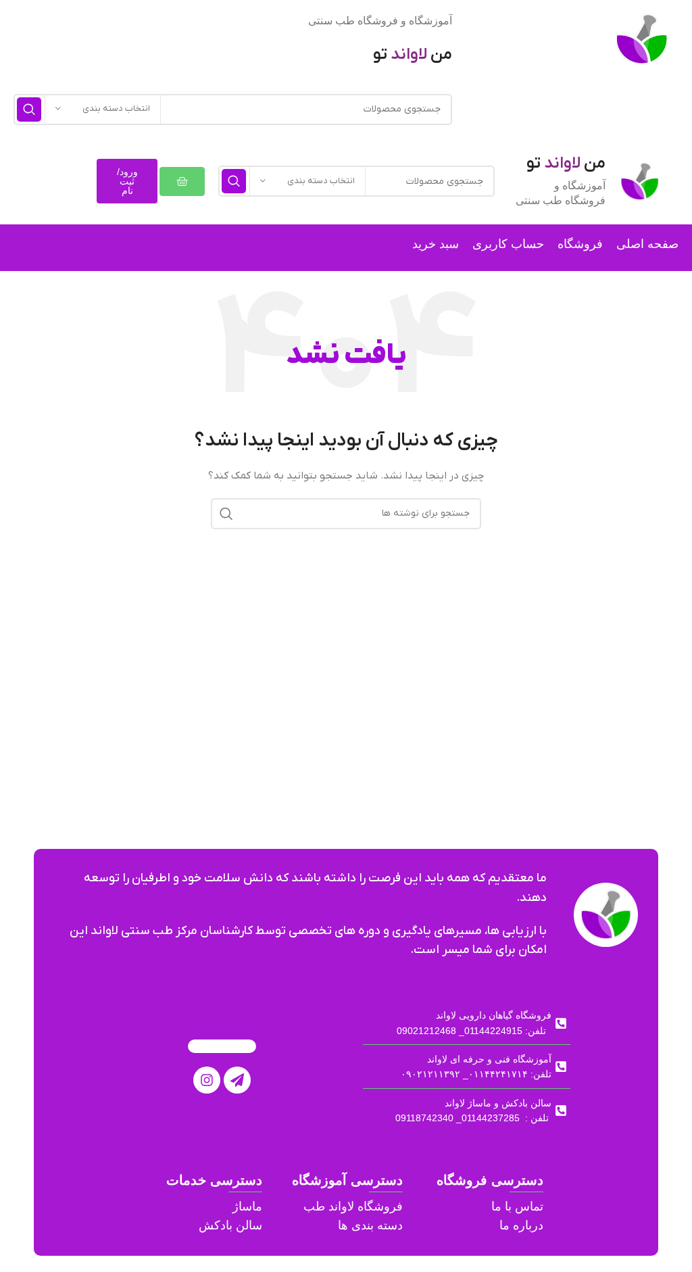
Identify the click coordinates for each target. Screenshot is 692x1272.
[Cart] (182, 181)
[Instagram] (206, 1080)
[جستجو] (29, 109)
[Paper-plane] (237, 1080)
